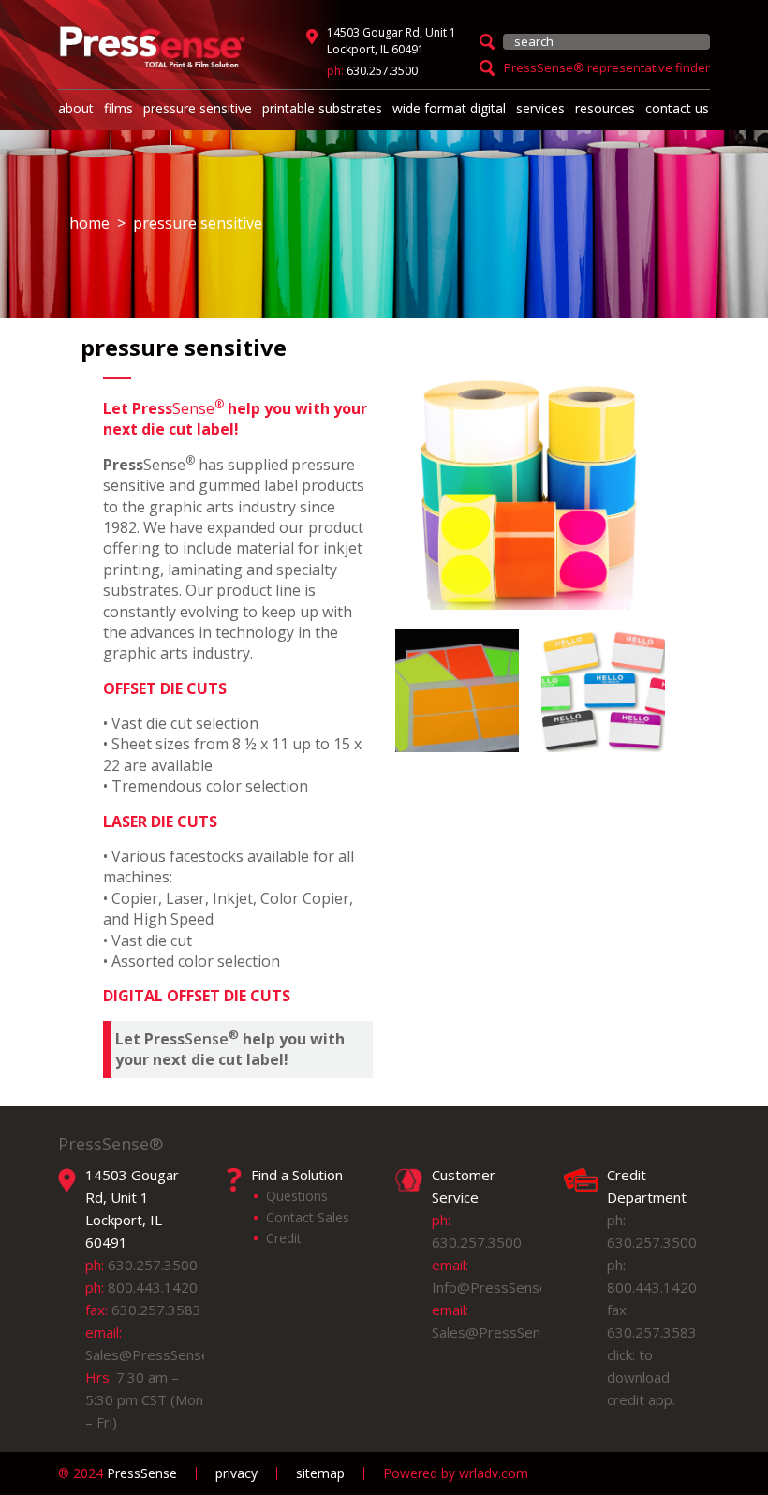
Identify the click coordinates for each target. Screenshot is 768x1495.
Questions (297, 1196)
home (89, 223)
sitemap (320, 1473)
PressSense (117, 1473)
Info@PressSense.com (505, 1287)
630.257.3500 (382, 71)
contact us (677, 108)
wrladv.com (493, 1473)
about (76, 108)
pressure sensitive (197, 108)
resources (605, 108)
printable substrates (322, 108)
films (118, 108)
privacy (236, 1473)
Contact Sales (307, 1217)
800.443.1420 (153, 1287)
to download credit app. (641, 1377)
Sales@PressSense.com (162, 1354)
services (540, 108)
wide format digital (449, 108)
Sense (230, 1049)
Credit (284, 1238)
